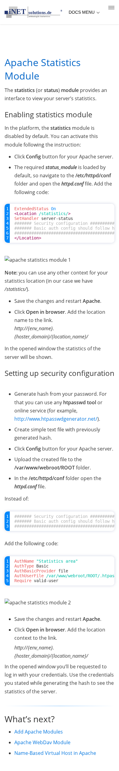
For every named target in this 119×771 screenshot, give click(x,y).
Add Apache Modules (38, 731)
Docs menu (82, 12)
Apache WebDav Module (42, 742)
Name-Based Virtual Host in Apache (55, 753)
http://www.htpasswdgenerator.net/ (55, 419)
